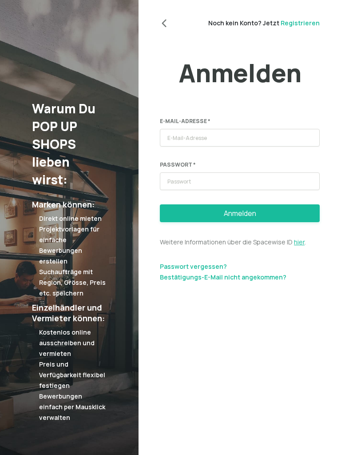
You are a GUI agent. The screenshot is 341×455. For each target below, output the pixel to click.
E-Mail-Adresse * (185, 121)
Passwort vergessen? (193, 266)
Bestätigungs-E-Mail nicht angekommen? (223, 277)
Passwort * (178, 164)
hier (299, 242)
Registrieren (300, 23)
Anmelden (240, 213)
